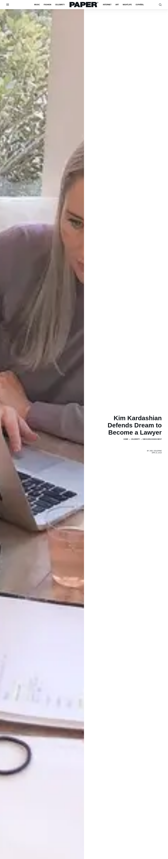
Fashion (47, 5)
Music (37, 5)
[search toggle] (160, 4)
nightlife (127, 5)
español (140, 5)
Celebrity (60, 5)
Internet (107, 5)
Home (126, 439)
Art (117, 5)
